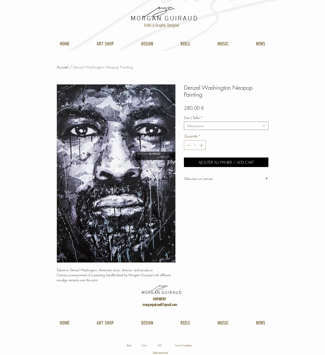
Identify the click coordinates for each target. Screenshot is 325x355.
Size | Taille (193, 118)
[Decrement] (188, 145)
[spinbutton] (194, 145)
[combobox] (226, 126)
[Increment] (201, 145)
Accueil (62, 67)
